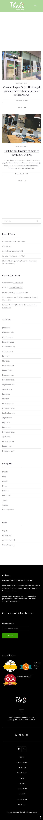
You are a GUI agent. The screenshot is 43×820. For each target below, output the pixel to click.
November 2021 (8, 379)
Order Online (22, 762)
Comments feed (8, 540)
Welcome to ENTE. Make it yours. (13, 241)
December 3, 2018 (21, 174)
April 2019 (6, 436)
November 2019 (8, 432)
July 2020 (6, 422)
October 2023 (7, 351)
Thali (29, 677)
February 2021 (8, 403)
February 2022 (8, 365)
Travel (4, 500)
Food (17, 83)
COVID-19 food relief (15, 287)
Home (22, 757)
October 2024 (7, 337)
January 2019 (7, 446)
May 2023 (6, 361)
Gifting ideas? (7, 246)
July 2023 (5, 356)
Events (5, 472)
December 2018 (8, 451)
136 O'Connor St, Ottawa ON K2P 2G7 (21, 717)
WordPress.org (8, 545)
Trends (5, 505)
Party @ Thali (18, 283)
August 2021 (7, 389)
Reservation (22, 799)
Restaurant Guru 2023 (37, 665)
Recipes (5, 491)
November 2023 (8, 346)
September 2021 (8, 384)
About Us (22, 767)
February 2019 (8, 441)
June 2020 (6, 427)
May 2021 (5, 398)
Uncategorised (8, 510)
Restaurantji (7, 668)
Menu (22, 778)
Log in (4, 531)
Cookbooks (22, 788)
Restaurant (24, 83)
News (4, 486)
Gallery (22, 794)
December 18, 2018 (21, 101)
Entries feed (7, 535)
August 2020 (7, 417)
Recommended (8, 660)
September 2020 (8, 413)
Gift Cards (22, 773)
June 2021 (6, 394)
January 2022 (7, 370)
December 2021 (8, 375)
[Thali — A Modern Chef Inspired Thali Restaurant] (17, 5)
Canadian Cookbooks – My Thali (13, 256)
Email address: (8, 623)
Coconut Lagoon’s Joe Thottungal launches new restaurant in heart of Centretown (21, 91)
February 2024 (8, 342)
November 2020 (8, 408)
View (20, 107)
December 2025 (8, 332)
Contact (22, 804)
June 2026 (6, 327)
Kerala (4, 481)
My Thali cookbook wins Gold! (12, 251)
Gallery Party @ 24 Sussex (18, 292)
